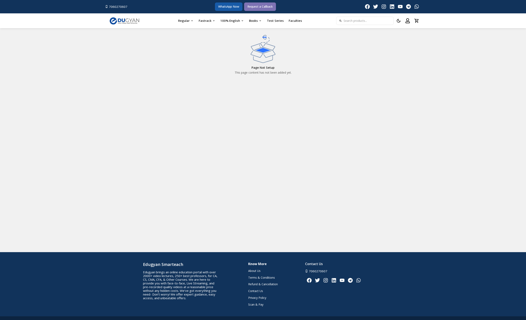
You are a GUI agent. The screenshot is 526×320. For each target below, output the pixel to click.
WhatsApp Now (228, 6)
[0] (417, 21)
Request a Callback (260, 6)
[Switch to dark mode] (398, 21)
